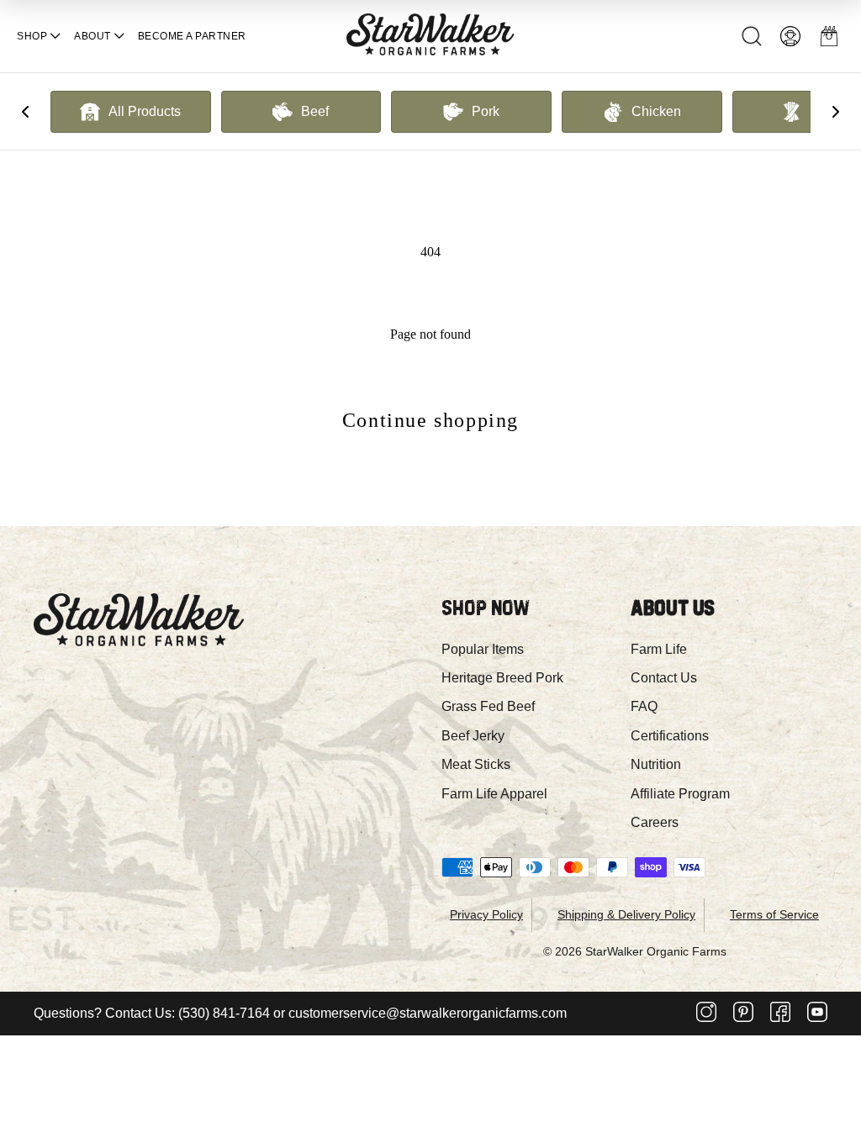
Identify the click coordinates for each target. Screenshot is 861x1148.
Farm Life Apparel (494, 794)
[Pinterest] (743, 1013)
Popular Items (482, 649)
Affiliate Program (680, 794)
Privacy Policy (486, 914)
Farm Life (659, 649)
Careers (655, 822)
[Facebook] (780, 1013)
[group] (130, 112)
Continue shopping (430, 420)
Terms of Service (774, 914)
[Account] (790, 36)
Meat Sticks (475, 764)
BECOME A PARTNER (192, 36)
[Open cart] (829, 36)
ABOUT (92, 36)
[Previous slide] (25, 112)
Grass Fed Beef (488, 706)
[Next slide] (836, 112)
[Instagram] (706, 1013)
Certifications (670, 736)
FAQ (644, 706)
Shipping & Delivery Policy (626, 914)
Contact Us (664, 678)
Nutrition (656, 764)
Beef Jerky (472, 736)
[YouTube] (817, 1013)
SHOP (32, 36)
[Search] (752, 36)
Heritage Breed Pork (502, 678)
